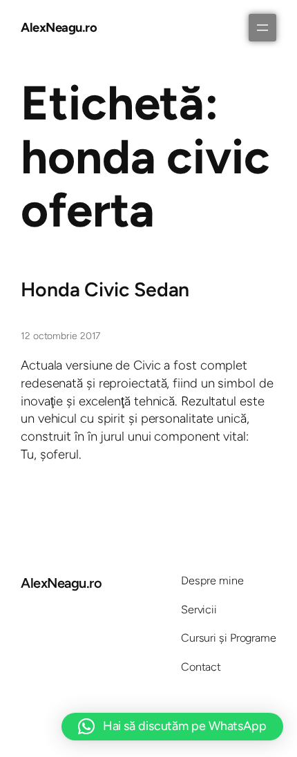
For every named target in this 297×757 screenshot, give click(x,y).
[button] (172, 726)
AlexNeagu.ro (59, 27)
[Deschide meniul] (262, 27)
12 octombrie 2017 (60, 336)
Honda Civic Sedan (105, 289)
